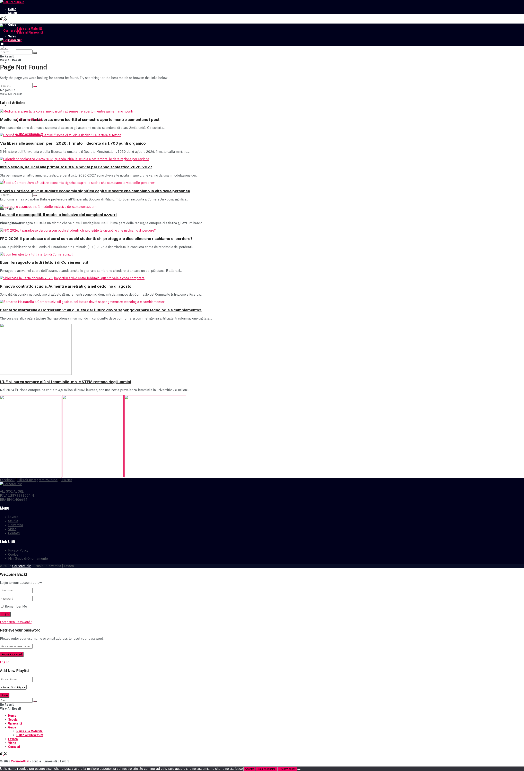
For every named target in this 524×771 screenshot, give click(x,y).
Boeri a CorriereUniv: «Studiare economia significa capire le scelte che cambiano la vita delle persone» (95, 191)
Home (12, 9)
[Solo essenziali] (298, 769)
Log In (4, 662)
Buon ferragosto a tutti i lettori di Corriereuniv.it (44, 262)
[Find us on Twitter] (5, 19)
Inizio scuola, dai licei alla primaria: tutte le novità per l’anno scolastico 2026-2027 (76, 167)
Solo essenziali (266, 768)
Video (12, 148)
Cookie (13, 554)
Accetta (249, 768)
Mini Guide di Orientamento (28, 558)
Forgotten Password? (16, 622)
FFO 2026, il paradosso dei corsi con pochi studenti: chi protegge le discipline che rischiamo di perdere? (96, 238)
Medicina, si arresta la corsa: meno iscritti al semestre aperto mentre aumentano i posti (80, 119)
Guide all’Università (29, 32)
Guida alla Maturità (29, 28)
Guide (12, 105)
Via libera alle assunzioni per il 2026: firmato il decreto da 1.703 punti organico (73, 143)
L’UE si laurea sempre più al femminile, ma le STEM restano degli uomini (65, 381)
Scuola (13, 13)
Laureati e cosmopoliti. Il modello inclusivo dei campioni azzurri (58, 214)
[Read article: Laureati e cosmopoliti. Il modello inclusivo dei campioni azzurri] (262, 207)
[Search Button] (35, 53)
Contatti (14, 163)
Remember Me (16, 606)
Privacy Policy (18, 550)
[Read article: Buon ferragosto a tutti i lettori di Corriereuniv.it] (262, 254)
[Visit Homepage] (12, 2)
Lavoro (13, 21)
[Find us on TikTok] (2, 19)
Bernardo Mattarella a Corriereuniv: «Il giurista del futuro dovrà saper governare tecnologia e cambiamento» (101, 310)
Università (15, 17)
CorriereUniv (21, 566)
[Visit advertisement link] (31, 476)
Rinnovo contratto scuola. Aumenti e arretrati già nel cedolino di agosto (65, 286)
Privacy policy (287, 768)
